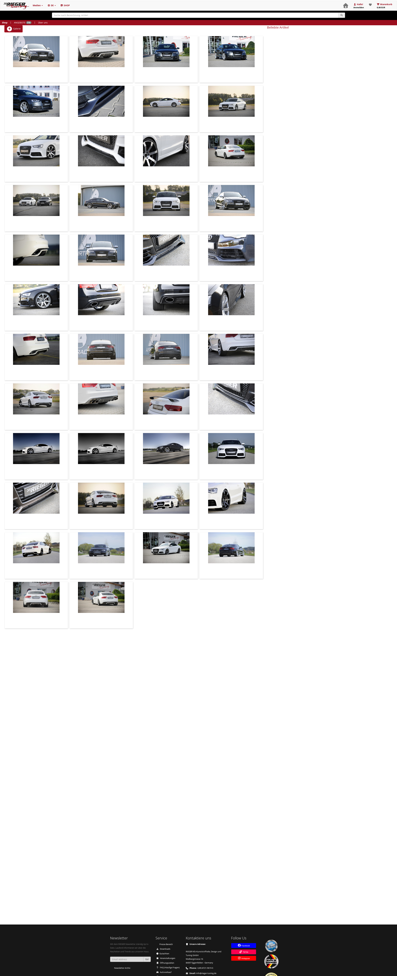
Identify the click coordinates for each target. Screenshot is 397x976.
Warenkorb (384, 6)
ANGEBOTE (22, 22)
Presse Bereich (166, 944)
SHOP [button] (66, 5)
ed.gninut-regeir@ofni (206, 973)
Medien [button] (37, 5)
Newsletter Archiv (122, 968)
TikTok (245, 952)
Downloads (164, 949)
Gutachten (164, 953)
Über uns (43, 22)
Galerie (17, 28)
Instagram (245, 958)
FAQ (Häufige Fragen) (169, 967)
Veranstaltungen (167, 958)
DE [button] (52, 5)
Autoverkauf (165, 972)
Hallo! (358, 6)
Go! (147, 959)
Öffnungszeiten (166, 963)
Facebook (245, 946)
